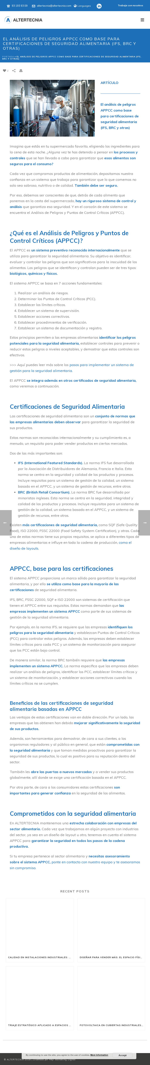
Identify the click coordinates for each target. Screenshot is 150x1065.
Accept (123, 1055)
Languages (84, 5)
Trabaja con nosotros (130, 5)
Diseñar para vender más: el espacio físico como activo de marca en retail (112, 957)
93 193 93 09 (20, 5)
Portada (8, 56)
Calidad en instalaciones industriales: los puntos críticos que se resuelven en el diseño (40, 957)
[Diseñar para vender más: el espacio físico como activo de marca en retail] (111, 925)
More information (99, 1054)
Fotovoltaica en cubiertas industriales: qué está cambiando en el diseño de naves (112, 1025)
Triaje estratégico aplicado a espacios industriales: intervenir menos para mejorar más (40, 1025)
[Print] (22, 70)
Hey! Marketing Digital (62, 1059)
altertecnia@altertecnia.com (54, 5)
